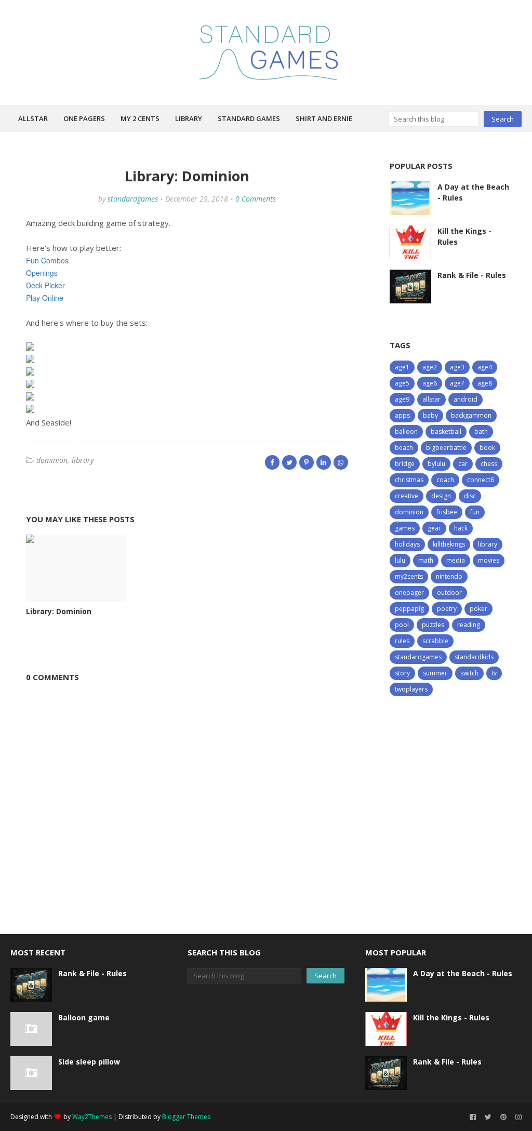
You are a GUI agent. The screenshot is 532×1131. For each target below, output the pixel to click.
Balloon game (84, 1017)
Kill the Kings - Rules (464, 236)
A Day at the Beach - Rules (473, 192)
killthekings (449, 544)
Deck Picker (45, 285)
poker (478, 608)
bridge (405, 463)
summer (435, 673)
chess (489, 463)
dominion (52, 460)
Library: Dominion (58, 611)
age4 (484, 367)
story (402, 673)
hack (461, 528)
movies (488, 560)
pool (402, 624)
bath (481, 431)
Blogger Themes (186, 1116)
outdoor (449, 592)
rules (402, 640)
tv (494, 673)
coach (445, 479)
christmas (409, 479)
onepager (409, 592)
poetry (447, 608)
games (405, 528)
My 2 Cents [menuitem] (140, 118)
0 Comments (255, 199)
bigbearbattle (446, 447)
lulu (400, 560)
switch (469, 673)
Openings (42, 273)
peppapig (409, 608)
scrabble (435, 640)
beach (404, 447)
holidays (407, 544)
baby (430, 415)
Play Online (44, 297)
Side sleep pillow (89, 1062)
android (465, 399)
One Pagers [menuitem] (84, 118)
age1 (402, 367)
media (455, 560)
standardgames (133, 199)
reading (468, 624)
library (83, 460)
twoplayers (411, 689)
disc (470, 495)
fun (475, 512)
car (463, 463)
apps (402, 415)
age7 (457, 383)
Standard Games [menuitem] (249, 118)
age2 (429, 367)
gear (434, 528)
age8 (484, 383)
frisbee (446, 512)
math (425, 560)
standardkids (474, 657)
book (487, 447)
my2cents (409, 576)
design (441, 495)
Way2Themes (92, 1116)
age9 (402, 399)
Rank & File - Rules (471, 275)
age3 (457, 367)
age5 (402, 383)
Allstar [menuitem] (33, 118)
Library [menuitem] (188, 118)
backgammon (471, 415)
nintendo (449, 576)
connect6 (480, 479)
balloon (406, 431)
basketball (446, 431)
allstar (431, 399)
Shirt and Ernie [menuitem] (324, 118)
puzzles (433, 624)
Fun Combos (47, 260)
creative (406, 495)
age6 (429, 383)
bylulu (436, 463)
